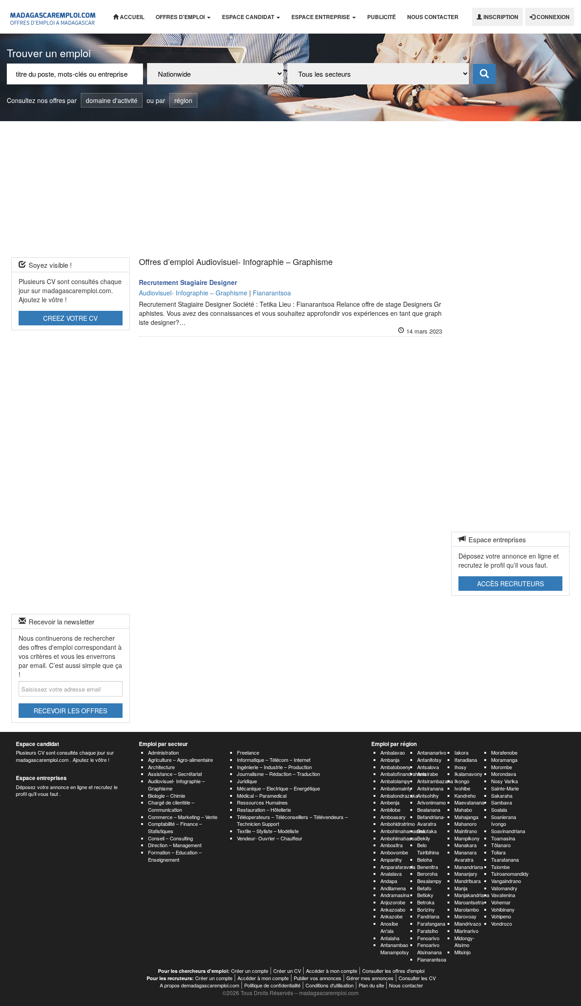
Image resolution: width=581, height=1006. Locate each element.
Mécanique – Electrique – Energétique (278, 788)
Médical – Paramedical (261, 795)
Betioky (425, 894)
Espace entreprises (41, 778)
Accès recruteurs (510, 583)
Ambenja (389, 802)
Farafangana (431, 923)
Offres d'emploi (181, 17)
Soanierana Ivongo (503, 820)
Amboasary (393, 816)
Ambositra (391, 845)
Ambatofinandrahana (403, 773)
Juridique (247, 781)
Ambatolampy (395, 781)
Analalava (391, 873)
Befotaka (427, 830)
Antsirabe (427, 773)
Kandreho (465, 795)
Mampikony (467, 838)
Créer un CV (287, 970)
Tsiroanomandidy (510, 873)
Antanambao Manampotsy (394, 948)
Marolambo (466, 909)
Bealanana (428, 809)
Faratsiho (427, 930)
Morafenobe (504, 752)
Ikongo (461, 781)
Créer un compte (249, 970)
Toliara (498, 852)
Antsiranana (430, 788)
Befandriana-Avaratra (431, 820)
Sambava (501, 802)
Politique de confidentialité (272, 985)
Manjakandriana (471, 894)
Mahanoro (465, 823)
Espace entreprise (321, 17)
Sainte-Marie (505, 788)
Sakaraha (501, 795)
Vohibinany (503, 909)
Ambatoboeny (395, 766)
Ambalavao (392, 752)
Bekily (423, 838)
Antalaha (389, 938)
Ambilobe (390, 809)
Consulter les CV (417, 977)
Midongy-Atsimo (464, 941)
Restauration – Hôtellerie (264, 809)
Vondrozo (501, 923)
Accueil (131, 17)
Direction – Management (175, 845)
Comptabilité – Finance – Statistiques (175, 827)
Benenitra (427, 866)
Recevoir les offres (70, 710)
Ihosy (460, 766)
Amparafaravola (397, 866)
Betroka (425, 902)
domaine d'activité (112, 100)
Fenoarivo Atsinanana (429, 948)
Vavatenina (503, 894)
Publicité (381, 17)
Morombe (501, 766)
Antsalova (428, 766)
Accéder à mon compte (331, 970)
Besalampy (429, 880)
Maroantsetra (469, 902)
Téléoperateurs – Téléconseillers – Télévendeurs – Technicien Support (292, 820)
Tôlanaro (501, 845)
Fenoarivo (428, 938)
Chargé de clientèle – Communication (171, 806)
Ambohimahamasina (402, 830)
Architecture (161, 766)
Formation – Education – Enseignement (175, 856)
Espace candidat (249, 17)
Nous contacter (432, 17)
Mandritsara (467, 880)
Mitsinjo (462, 952)
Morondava (503, 773)
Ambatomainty (396, 788)
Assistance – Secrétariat (175, 773)
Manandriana (468, 866)
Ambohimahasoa (398, 838)
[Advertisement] (290, 189)
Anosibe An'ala (389, 927)
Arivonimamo (431, 802)
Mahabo (463, 809)
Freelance (248, 752)
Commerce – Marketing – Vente (182, 816)
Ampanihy (391, 859)
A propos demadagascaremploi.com (199, 985)
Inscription (500, 17)
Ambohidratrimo (397, 823)
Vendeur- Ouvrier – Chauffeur (269, 838)
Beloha (424, 859)
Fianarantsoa (431, 959)
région (183, 100)
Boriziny (426, 909)
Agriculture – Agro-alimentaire (180, 759)
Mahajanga (466, 816)
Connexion (552, 17)
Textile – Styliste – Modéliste (268, 830)
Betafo (424, 888)
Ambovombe (394, 852)
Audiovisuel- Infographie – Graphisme (176, 784)
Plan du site (371, 985)
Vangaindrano (506, 880)
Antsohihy (428, 795)
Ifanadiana (465, 759)
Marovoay (465, 916)
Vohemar (501, 902)
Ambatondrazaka (399, 795)
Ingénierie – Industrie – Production (274, 766)
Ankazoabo (392, 909)
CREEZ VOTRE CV (70, 318)
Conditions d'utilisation (329, 985)
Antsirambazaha (435, 781)
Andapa (388, 880)
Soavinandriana (508, 830)
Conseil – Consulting (170, 838)
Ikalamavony (468, 773)
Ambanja (389, 759)
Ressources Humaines (262, 802)
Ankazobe (391, 916)
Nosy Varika (504, 781)
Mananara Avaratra (465, 856)
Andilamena (393, 888)
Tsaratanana (505, 859)
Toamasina (503, 838)
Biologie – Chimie (166, 795)
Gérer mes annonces (370, 977)
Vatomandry (504, 888)
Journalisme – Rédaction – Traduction (278, 773)
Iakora (461, 752)
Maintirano (465, 830)
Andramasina (394, 894)
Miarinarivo (466, 930)
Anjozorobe (392, 902)
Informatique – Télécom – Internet (273, 759)
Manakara (465, 845)
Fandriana (428, 916)
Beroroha (427, 873)
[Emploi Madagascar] (53, 17)
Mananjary (466, 873)
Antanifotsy (429, 759)
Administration (163, 752)
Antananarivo (431, 752)
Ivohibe (462, 788)
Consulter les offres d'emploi (393, 970)
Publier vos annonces (317, 977)
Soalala (499, 809)
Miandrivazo (467, 923)
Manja (461, 888)
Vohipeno (501, 916)
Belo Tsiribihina (428, 848)
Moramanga (504, 759)
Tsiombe (500, 866)
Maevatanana (469, 802)
